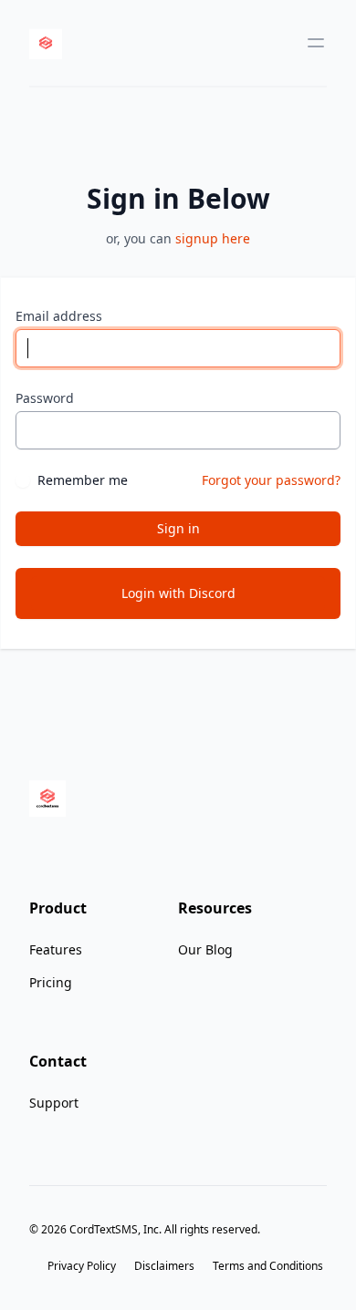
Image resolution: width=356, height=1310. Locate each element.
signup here (212, 238)
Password (45, 398)
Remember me (82, 480)
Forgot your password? (271, 480)
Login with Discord (178, 593)
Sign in (178, 528)
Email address (59, 316)
